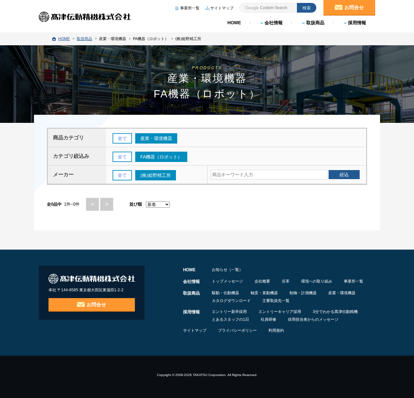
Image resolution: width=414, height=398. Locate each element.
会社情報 (273, 22)
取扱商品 (314, 22)
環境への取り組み (316, 281)
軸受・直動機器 (264, 293)
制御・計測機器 (303, 293)
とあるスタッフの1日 (230, 319)
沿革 (285, 281)
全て (122, 138)
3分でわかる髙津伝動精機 (335, 311)
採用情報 (356, 22)
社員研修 (268, 319)
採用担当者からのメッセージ (313, 319)
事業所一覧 (353, 281)
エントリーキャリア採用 (279, 311)
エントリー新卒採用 (229, 311)
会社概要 (262, 281)
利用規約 (276, 330)
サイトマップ (194, 330)
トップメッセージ (227, 281)
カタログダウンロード (231, 300)
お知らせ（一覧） (227, 269)
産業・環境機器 (341, 293)
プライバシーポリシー (237, 330)
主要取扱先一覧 (275, 300)
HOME (234, 22)
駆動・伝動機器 (225, 293)
